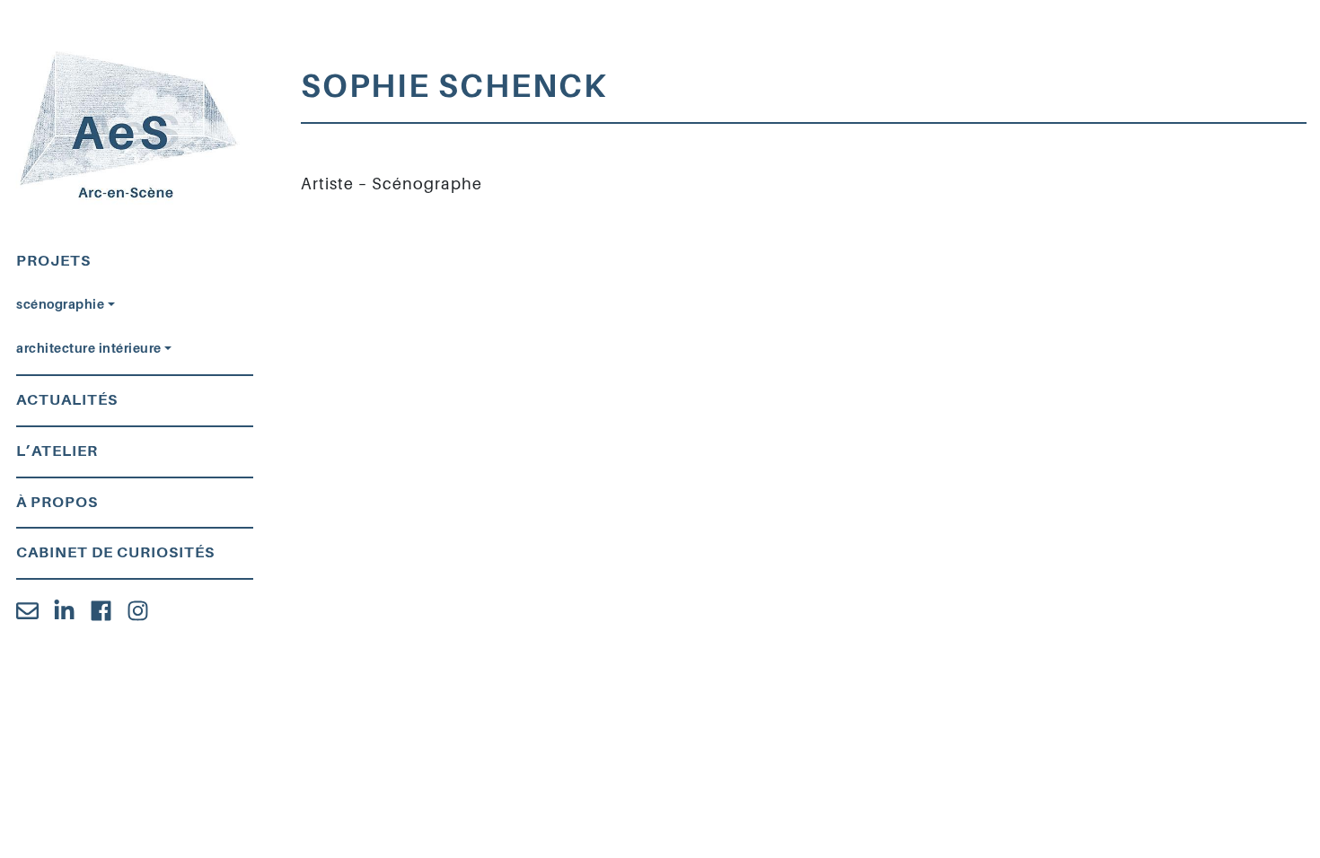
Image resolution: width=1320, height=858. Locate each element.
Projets (53, 260)
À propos (57, 502)
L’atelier (57, 451)
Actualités (67, 399)
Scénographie (60, 304)
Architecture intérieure (89, 348)
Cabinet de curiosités (115, 552)
